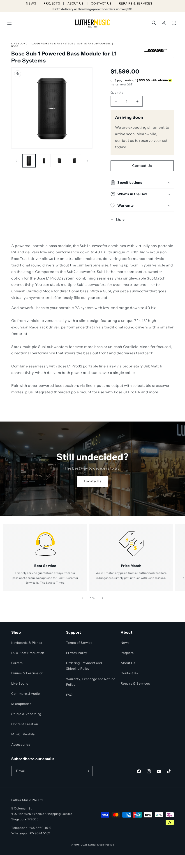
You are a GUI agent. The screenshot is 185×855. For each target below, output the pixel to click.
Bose (14, 46)
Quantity (117, 92)
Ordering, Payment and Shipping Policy (84, 666)
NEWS (31, 3)
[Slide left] (16, 161)
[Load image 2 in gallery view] (44, 160)
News (125, 643)
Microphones (21, 704)
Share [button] (120, 220)
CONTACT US (101, 3)
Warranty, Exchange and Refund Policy (91, 682)
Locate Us (92, 481)
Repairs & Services (135, 683)
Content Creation (24, 724)
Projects (127, 653)
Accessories (20, 745)
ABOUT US (75, 3)
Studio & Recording (26, 714)
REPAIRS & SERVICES (135, 3)
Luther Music (96, 844)
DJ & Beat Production (27, 653)
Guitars (17, 663)
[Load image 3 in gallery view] (59, 160)
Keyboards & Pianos (26, 643)
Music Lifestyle (23, 734)
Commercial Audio (25, 694)
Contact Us (142, 165)
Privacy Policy (76, 653)
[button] (9, 23)
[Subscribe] (87, 771)
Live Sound (19, 43)
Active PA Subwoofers (94, 43)
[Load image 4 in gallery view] (74, 160)
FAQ (69, 695)
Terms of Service (79, 643)
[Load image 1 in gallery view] (28, 160)
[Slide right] (87, 161)
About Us (128, 663)
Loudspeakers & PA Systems (53, 43)
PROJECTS (52, 3)
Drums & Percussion (27, 673)
